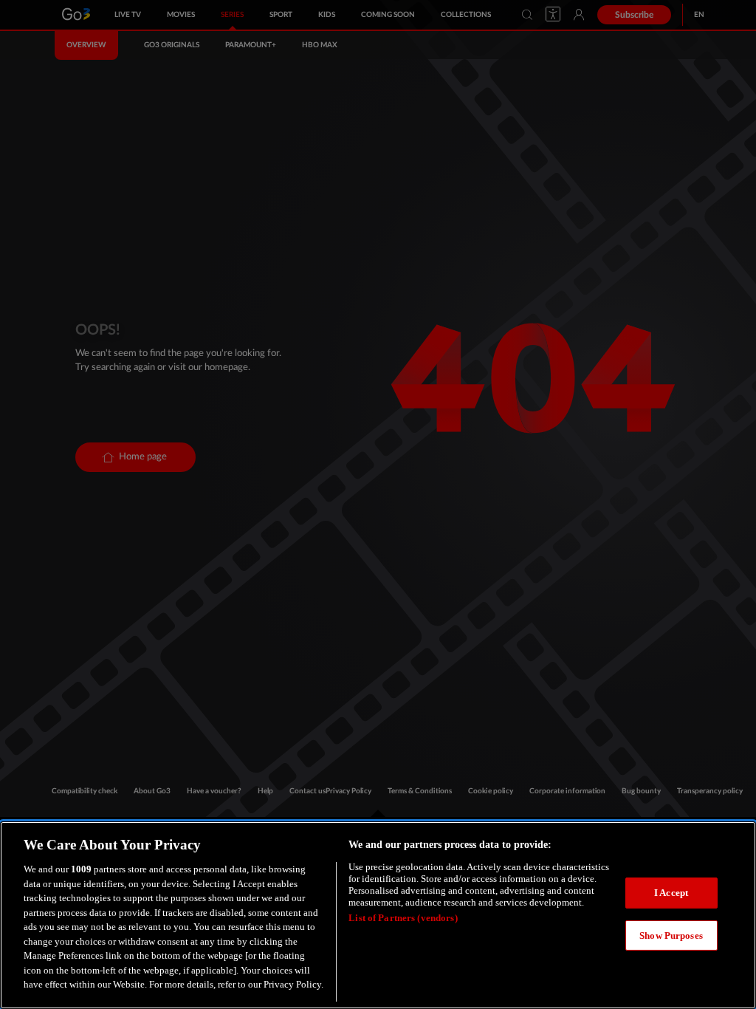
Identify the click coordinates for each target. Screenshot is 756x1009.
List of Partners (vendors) (402, 917)
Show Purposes (671, 935)
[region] (378, 915)
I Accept (671, 892)
